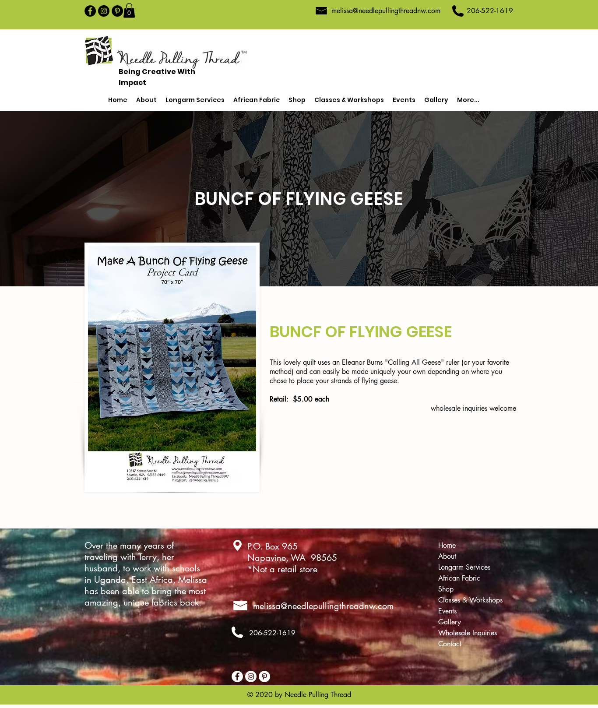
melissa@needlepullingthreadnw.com (385, 10)
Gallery (449, 622)
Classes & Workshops (470, 600)
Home (447, 545)
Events (447, 611)
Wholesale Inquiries (467, 633)
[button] (129, 10)
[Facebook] (90, 11)
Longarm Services (464, 567)
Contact (449, 643)
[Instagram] (103, 11)
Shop (446, 589)
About (447, 556)
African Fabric (459, 578)
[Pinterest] (117, 11)
